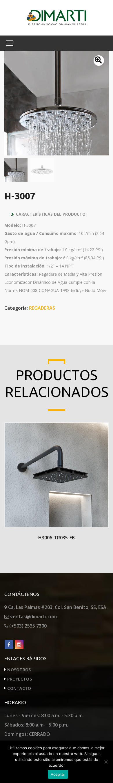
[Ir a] (9, 644)
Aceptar (58, 774)
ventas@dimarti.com (33, 616)
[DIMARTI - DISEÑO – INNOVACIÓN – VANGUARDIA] (57, 17)
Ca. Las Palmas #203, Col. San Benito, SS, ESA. (57, 607)
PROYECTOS (19, 679)
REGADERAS (42, 308)
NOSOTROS (19, 669)
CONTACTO (19, 688)
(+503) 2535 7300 (27, 626)
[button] (99, 60)
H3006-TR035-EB (56, 537)
